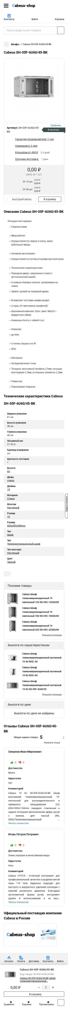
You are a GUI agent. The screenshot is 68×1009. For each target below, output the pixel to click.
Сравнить (9, 1004)
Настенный (13, 507)
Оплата (21, 961)
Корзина (59, 19)
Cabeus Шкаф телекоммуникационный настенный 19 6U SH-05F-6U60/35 (41, 685)
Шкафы (15, 44)
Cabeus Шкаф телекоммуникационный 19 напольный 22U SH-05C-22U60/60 (40, 626)
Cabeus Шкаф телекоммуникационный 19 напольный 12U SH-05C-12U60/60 (40, 598)
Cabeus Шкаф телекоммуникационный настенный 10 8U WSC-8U (41, 671)
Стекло (11, 498)
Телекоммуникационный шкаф (23, 544)
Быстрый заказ (21, 199)
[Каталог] (6, 6)
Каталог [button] (9, 961)
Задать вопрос (66, 504)
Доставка (34, 961)
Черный (11, 562)
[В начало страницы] (61, 1002)
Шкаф (10, 535)
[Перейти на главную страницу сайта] (28, 5)
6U (8, 471)
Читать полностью (18, 823)
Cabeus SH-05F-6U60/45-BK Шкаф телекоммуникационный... (38, 979)
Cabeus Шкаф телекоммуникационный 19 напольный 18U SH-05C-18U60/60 (40, 612)
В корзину (50, 199)
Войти (35, 19)
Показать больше (52, 635)
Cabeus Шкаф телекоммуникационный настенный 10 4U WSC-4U (41, 657)
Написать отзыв (52, 742)
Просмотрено (46, 1004)
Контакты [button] (9, 19)
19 (8, 489)
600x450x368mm (16, 525)
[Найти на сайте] (60, 30)
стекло (10, 480)
